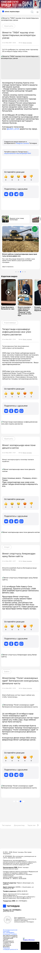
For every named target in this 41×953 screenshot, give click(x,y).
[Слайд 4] (22, 271)
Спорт (7, 547)
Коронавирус (10, 323)
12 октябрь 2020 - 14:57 (9, 561)
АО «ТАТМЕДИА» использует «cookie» (10, 933)
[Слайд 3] (20, 271)
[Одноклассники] (11, 194)
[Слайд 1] (15, 271)
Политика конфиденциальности (10, 948)
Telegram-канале (22, 143)
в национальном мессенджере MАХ (17, 152)
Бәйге (6, 671)
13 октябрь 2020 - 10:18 (9, 42)
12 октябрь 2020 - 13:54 (9, 688)
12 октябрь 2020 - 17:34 (9, 339)
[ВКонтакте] (6, 194)
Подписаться (28, 947)
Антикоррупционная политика (10, 930)
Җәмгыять (8, 26)
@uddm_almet (13, 129)
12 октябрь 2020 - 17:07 (9, 452)
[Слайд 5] (25, 271)
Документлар (19, 825)
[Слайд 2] (18, 271)
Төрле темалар (33, 825)
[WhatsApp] (21, 194)
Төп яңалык (6, 825)
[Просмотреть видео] (8, 292)
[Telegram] (16, 194)
